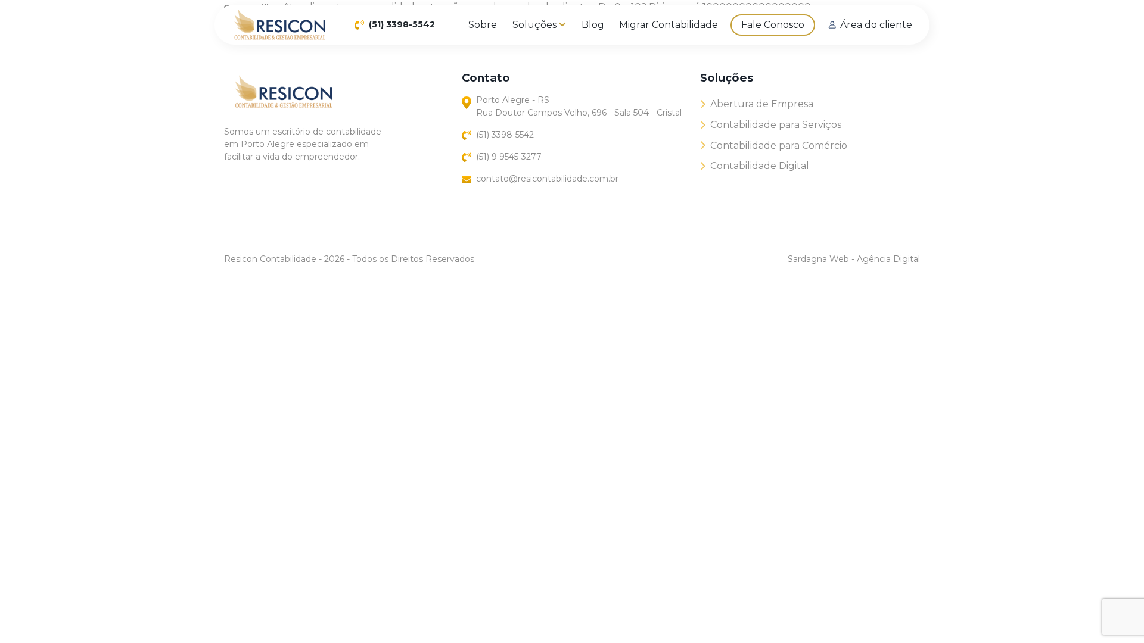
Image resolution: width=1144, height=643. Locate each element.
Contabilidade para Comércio (778, 145)
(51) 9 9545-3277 (509, 156)
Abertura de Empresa (761, 104)
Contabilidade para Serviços (775, 124)
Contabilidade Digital (759, 165)
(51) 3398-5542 (402, 24)
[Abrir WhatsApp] (1114, 613)
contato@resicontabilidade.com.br (547, 178)
